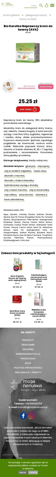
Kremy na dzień (28, 19)
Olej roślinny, (10, 194)
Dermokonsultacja (28, 354)
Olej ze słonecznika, (39, 190)
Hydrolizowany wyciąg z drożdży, (21, 185)
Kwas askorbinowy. (14, 199)
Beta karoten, (26, 194)
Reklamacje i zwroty (28, 372)
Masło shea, (40, 171)
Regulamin (28, 344)
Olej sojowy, (44, 166)
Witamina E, (41, 194)
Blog (28, 363)
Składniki (28, 349)
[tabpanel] (28, 53)
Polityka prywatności (28, 367)
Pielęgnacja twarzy (36, 15)
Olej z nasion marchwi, (15, 190)
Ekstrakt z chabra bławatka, (19, 180)
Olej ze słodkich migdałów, (18, 171)
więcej (22, 472)
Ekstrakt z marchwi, (14, 175)
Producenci (28, 358)
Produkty (28, 340)
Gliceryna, (30, 166)
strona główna (11, 15)
